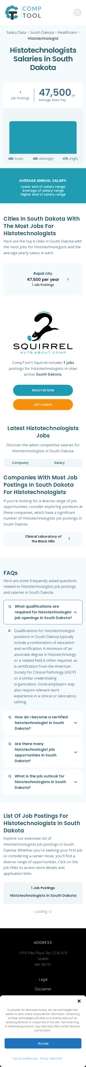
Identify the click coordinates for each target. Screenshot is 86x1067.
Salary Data (16, 32)
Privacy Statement (51, 1058)
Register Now (43, 390)
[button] (79, 1001)
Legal (43, 979)
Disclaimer (43, 988)
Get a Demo (43, 405)
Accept (43, 1043)
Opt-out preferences (25, 1058)
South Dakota (42, 32)
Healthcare (67, 32)
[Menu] (77, 12)
